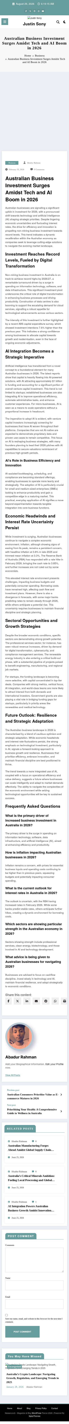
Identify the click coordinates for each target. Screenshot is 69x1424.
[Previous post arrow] (61, 1094)
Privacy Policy (41, 1404)
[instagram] (38, 10)
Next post (11, 1105)
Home (9, 1404)
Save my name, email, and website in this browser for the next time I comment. (33, 1320)
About (19, 1404)
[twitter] (17, 1001)
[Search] (58, 21)
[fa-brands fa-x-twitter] (30, 10)
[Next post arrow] (61, 1111)
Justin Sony (34, 24)
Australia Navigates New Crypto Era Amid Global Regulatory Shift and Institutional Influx (38, 1376)
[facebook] (8, 1001)
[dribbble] (34, 10)
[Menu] (4, 21)
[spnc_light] (64, 22)
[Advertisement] (34, 108)
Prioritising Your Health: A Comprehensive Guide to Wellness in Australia (32, 1111)
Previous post (13, 1090)
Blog (28, 1404)
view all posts (12, 1075)
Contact (54, 1404)
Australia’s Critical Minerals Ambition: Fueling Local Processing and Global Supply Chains (31, 1178)
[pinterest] (46, 1001)
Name (7, 1278)
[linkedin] (26, 1001)
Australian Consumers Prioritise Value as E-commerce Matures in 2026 (32, 1096)
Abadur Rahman (34, 163)
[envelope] (36, 1001)
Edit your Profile (54, 1064)
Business (11, 163)
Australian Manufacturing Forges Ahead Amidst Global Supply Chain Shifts (29, 1148)
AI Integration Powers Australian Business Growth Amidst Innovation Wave (29, 1209)
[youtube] (43, 10)
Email (7, 1297)
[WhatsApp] (55, 1001)
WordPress (36, 1409)
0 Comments (39, 170)
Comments (9, 1245)
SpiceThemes (34, 1412)
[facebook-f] (26, 10)
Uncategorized (19, 1366)
